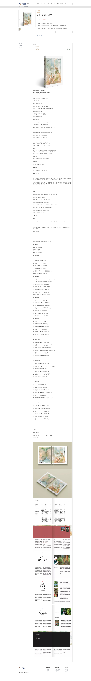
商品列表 (19, 6)
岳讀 (54, 3)
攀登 (44, 3)
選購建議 (48, 673)
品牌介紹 (20, 47)
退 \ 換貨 (66, 671)
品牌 (28, 3)
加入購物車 (40, 35)
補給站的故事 (58, 669)
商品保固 (66, 673)
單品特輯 (48, 669)
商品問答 (20, 45)
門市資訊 (57, 673)
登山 (41, 3)
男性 (31, 3)
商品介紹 (20, 43)
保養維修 (48, 671)
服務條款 (57, 670)
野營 (51, 3)
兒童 (38, 3)
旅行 (48, 3)
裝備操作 (48, 670)
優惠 (58, 3)
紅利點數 (66, 670)
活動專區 (61, 3)
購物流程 (66, 669)
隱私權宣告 (57, 671)
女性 (34, 3)
